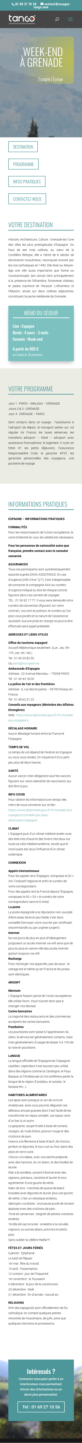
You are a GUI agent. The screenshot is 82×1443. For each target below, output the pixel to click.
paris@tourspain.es (26, 663)
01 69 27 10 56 (26, 4)
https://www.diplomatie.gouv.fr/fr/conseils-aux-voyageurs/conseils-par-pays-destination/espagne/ (40, 815)
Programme (23, 164)
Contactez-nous (27, 199)
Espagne (44, 79)
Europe (58, 79)
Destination (23, 146)
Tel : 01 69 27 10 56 (41, 1407)
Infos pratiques (27, 181)
